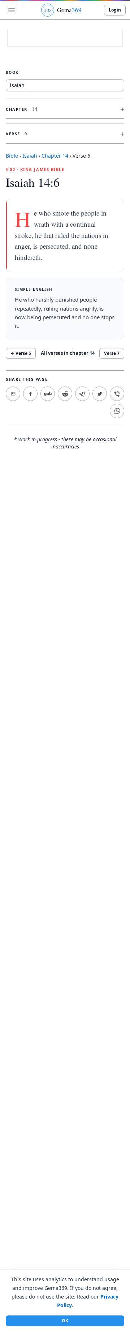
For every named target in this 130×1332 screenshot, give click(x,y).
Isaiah (29, 155)
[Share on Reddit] (65, 394)
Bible (12, 155)
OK (65, 1321)
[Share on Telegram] (82, 394)
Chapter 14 (55, 155)
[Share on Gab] (48, 394)
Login (115, 10)
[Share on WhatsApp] (117, 411)
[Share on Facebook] (30, 394)
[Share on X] (100, 394)
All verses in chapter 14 (68, 353)
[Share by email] (13, 394)
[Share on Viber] (117, 394)
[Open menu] (11, 10)
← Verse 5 (20, 353)
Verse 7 (112, 353)
